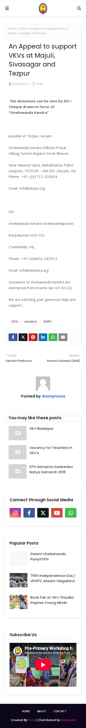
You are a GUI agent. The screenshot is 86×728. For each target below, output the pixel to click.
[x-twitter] (43, 513)
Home (13, 29)
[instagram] (15, 513)
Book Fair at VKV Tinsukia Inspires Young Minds (52, 600)
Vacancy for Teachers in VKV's (50, 450)
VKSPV (47, 322)
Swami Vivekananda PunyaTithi (48, 556)
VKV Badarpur (41, 428)
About (41, 711)
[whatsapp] (70, 513)
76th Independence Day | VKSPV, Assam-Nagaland (52, 578)
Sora (31, 720)
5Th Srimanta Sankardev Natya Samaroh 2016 (51, 469)
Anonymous (20, 84)
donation (30, 322)
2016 (22, 29)
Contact (60, 711)
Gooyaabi (68, 720)
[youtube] (57, 513)
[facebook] (29, 513)
